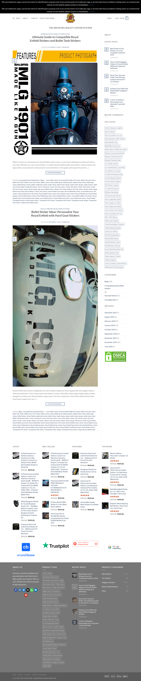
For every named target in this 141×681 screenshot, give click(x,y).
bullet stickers (88, 185)
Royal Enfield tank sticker (62, 198)
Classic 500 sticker (72, 187)
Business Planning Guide (113, 160)
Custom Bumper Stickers (113, 178)
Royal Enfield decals (81, 194)
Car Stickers (106, 578)
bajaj (61, 580)
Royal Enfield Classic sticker (47, 194)
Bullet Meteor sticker (24, 185)
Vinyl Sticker (47, 662)
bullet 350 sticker (58, 587)
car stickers (108, 171)
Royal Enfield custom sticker (66, 194)
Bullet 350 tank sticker (88, 180)
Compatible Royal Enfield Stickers (53, 34)
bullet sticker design (63, 185)
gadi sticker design (58, 630)
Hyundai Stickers (111, 296)
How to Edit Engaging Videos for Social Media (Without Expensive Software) (119, 65)
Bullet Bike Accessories (112, 146)
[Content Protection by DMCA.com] (116, 356)
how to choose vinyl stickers (114, 210)
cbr (53, 609)
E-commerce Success (112, 188)
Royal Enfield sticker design (30, 198)
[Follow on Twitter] (24, 590)
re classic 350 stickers (41, 191)
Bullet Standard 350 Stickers (52, 595)
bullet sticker (52, 185)
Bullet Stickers (47, 605)
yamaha (61, 662)
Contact (34, 18)
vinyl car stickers (110, 263)
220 (44, 573)
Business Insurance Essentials (114, 153)
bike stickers (121, 139)
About (25, 18)
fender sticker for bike (50, 616)
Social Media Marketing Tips (114, 249)
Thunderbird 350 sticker (47, 200)
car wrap (117, 171)
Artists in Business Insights (113, 128)
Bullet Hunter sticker (79, 182)
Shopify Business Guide (112, 242)
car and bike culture (111, 164)
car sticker (46, 609)
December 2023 (111, 338)
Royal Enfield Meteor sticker (62, 196)
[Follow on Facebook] (16, 590)
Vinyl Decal (56, 659)
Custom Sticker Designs (112, 181)
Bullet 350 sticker (74, 180)
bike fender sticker (49, 584)
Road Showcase (48, 641)
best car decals (110, 131)
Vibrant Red (47, 659)
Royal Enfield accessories (56, 191)
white (55, 662)
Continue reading (55, 172)
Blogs (68, 34)
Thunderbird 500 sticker (63, 200)
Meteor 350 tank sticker (75, 189)
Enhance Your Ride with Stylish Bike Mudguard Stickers (119, 90)
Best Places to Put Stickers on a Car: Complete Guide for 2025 (117, 51)
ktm (64, 634)
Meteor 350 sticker (61, 189)
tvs (59, 652)
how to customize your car (113, 213)
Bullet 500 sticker (18, 182)
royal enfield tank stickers (78, 198)
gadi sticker (46, 630)
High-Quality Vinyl (49, 634)
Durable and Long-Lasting (51, 612)
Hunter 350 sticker (84, 187)
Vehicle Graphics (110, 260)
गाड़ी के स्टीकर (47, 666)
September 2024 (111, 334)
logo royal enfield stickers (46, 189)
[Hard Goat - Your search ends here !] (70, 18)
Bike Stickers (106, 574)
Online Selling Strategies (113, 228)
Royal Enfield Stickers (110, 587)
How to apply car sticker (113, 203)
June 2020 (108, 346)
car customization (110, 167)
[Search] (13, 18)
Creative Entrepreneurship (113, 174)
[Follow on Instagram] (20, 590)
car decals (121, 167)
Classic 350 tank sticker (57, 187)
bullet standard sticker (50, 598)
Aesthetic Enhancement (50, 577)
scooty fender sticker (49, 648)
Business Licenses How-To (113, 156)
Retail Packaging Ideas (112, 235)
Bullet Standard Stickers (50, 602)
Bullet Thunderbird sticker (29, 187)
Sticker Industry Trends (112, 256)
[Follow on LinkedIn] (36, 590)
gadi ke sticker (58, 627)
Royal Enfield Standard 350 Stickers (54, 645)
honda (59, 634)
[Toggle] (127, 574)
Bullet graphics (68, 182)
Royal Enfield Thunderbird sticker (70, 427)
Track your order (46, 18)
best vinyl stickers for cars (113, 135)
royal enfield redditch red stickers (81, 196)
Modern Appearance (49, 637)
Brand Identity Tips (111, 142)
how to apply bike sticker (113, 199)
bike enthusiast (110, 139)
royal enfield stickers (46, 198)
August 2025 (109, 317)
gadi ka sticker (47, 627)
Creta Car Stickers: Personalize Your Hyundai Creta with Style (117, 103)
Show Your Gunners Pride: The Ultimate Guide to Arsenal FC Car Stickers (117, 78)
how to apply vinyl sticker (113, 206)
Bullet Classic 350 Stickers (51, 591)
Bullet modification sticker (39, 185)
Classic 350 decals (43, 187)
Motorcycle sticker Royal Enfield (23, 191)
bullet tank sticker (89, 416)
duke (57, 609)
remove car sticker (111, 231)
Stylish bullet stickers (32, 200)
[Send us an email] (28, 590)
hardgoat (65, 47)
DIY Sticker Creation (111, 185)
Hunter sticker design (30, 189)
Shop (18, 18)
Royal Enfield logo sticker (44, 196)
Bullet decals (59, 182)
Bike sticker (60, 584)
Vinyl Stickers (122, 263)
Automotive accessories (50, 580)
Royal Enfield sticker (19, 427)
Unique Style (47, 655)
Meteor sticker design (90, 189)
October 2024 (110, 329)
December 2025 (111, 313)
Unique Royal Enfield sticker (29, 203)
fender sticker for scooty (50, 620)
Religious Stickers (108, 582)
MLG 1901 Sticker (111, 217)
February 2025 (110, 321)
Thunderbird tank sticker (69, 430)
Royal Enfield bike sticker (72, 191)
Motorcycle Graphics (111, 221)
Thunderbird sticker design (79, 200)
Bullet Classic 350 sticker (32, 182)
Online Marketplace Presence (114, 224)
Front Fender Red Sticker (51, 623)
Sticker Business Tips (111, 253)
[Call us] (32, 590)
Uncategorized (110, 300)
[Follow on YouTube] (26, 595)
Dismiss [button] (91, 5)
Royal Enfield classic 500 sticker (28, 194)
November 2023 (111, 342)
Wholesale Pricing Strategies (114, 267)
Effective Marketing (111, 192)
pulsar (60, 637)
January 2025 (110, 325)
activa (50, 573)
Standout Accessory (49, 652)
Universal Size (57, 655)
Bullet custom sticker (47, 182)
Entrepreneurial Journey (113, 196)
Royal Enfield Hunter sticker (27, 196)
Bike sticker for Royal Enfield (60, 180)
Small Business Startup (112, 246)
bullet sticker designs (76, 185)
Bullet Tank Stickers (60, 605)
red (65, 637)
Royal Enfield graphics (37, 425)
